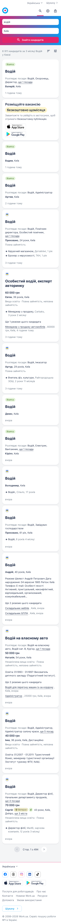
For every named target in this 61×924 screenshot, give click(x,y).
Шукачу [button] (9, 908)
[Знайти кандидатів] (40, 11)
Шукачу (50, 2)
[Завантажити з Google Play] (35, 883)
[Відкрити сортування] (48, 51)
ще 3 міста (21, 813)
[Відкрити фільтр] (55, 51)
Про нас (41, 891)
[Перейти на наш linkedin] (30, 874)
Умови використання (29, 900)
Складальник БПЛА (16, 613)
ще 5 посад (46, 731)
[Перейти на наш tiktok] (38, 874)
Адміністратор (13, 695)
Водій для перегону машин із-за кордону (29, 687)
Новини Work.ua (25, 895)
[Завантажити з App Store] (12, 883)
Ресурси (42, 895)
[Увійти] (55, 11)
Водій (10, 71)
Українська (8, 866)
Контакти (7, 895)
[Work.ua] (5, 10)
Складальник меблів (17, 608)
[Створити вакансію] (47, 11)
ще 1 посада (25, 82)
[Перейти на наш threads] (13, 874)
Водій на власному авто (26, 638)
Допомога (8, 900)
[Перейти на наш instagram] (21, 874)
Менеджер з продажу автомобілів (25, 326)
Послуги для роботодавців (18, 891)
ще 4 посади (12, 800)
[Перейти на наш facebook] (5, 874)
